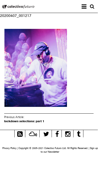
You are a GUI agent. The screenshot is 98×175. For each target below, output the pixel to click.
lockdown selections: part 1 (24, 121)
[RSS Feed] (20, 133)
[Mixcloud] (33, 133)
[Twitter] (46, 133)
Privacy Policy (9, 148)
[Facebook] (57, 133)
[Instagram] (68, 133)
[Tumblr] (79, 133)
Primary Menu (88, 7)
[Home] (18, 7)
